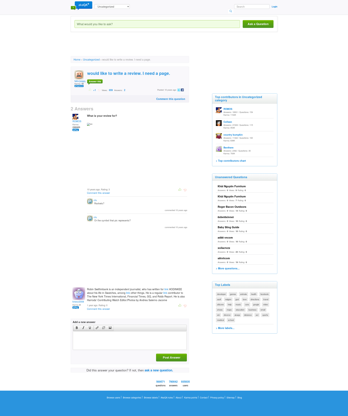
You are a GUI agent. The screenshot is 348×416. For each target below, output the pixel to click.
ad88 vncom (225, 237)
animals (243, 294)
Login (274, 6)
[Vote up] (90, 89)
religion (228, 299)
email (263, 309)
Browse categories (132, 397)
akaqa (237, 314)
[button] (76, 328)
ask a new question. (159, 370)
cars (247, 304)
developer (221, 294)
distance (248, 314)
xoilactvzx (224, 248)
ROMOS (76, 121)
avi (257, 314)
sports (265, 314)
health (253, 294)
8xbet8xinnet (226, 217)
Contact (204, 397)
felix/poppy (80, 81)
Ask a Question (258, 24)
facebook (264, 294)
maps (229, 309)
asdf (219, 299)
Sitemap (231, 397)
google (256, 304)
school (231, 319)
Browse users (113, 397)
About (178, 397)
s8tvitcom (224, 258)
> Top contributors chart (231, 160)
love (244, 299)
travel (265, 299)
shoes (220, 309)
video (265, 304)
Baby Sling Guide (228, 227)
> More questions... (228, 268)
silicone (220, 304)
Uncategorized (91, 59)
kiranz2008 (78, 301)
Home (77, 59)
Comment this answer (98, 192)
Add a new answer (84, 322)
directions (255, 299)
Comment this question (170, 99)
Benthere (228, 147)
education (240, 309)
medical (220, 319)
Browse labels (151, 397)
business (252, 309)
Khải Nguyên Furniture (232, 186)
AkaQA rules (167, 397)
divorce (227, 314)
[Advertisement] (137, 47)
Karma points (190, 397)
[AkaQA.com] (81, 5)
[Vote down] (99, 89)
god (237, 299)
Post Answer (171, 357)
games (233, 294)
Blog (239, 397)
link (166, 289)
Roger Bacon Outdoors (232, 206)
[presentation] (77, 328)
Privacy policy (217, 397)
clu (95, 200)
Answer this (95, 81)
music (238, 304)
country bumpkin (233, 134)
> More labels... (225, 328)
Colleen (227, 121)
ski (218, 314)
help (229, 304)
